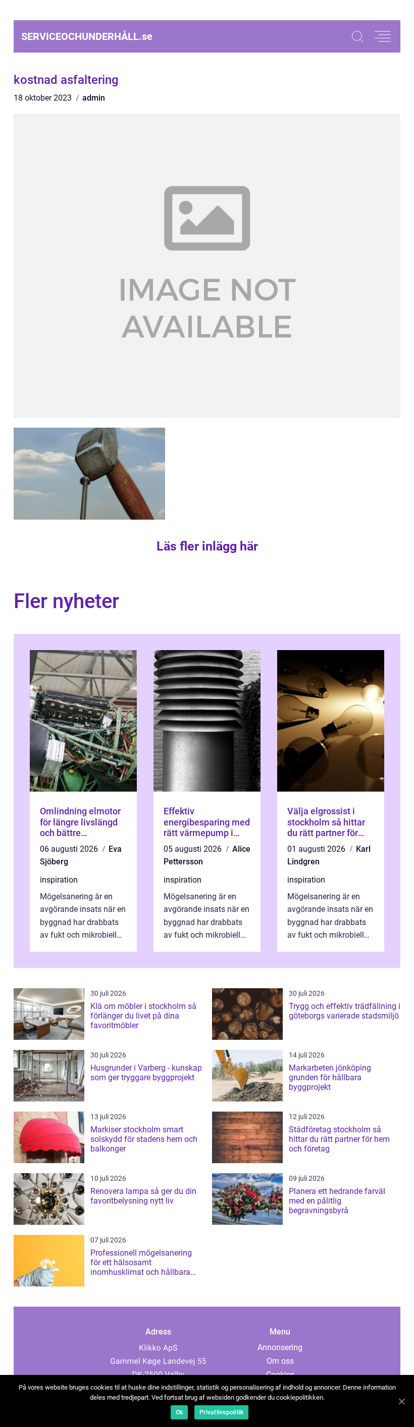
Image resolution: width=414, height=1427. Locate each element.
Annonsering (279, 1347)
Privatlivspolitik (221, 1412)
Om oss (280, 1361)
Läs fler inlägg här (207, 546)
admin (93, 98)
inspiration (59, 880)
